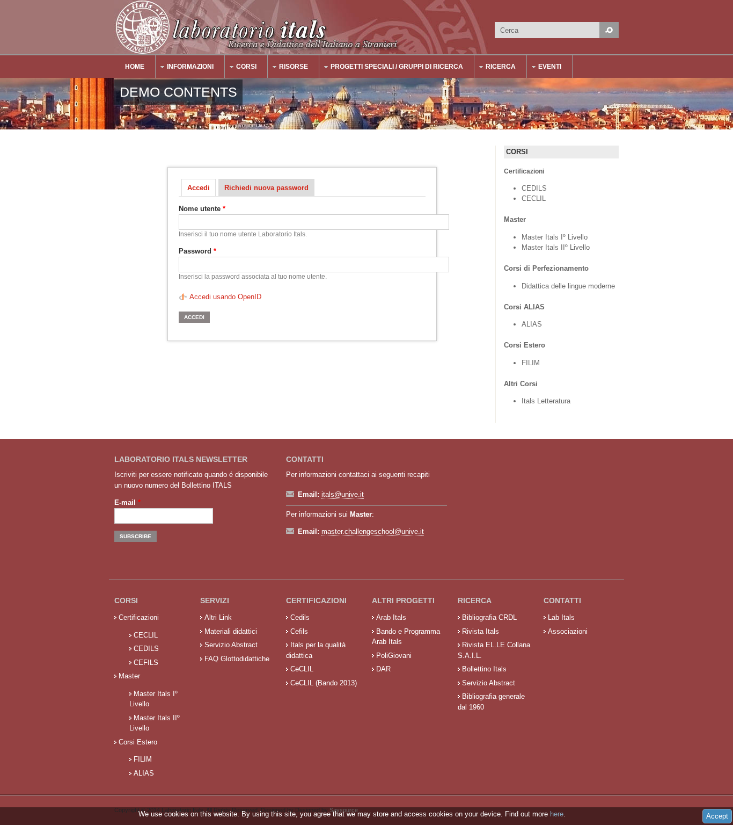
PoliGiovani (394, 656)
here (556, 814)
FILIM (531, 363)
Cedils (300, 617)
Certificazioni (139, 617)
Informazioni (185, 68)
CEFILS (146, 662)
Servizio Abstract (231, 645)
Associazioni (568, 631)
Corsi (240, 68)
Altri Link (218, 617)
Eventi (544, 68)
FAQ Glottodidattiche (236, 659)
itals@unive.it (342, 494)
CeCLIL (301, 669)
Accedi (201, 188)
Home (134, 66)
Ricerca (495, 68)
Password (197, 251)
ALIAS (532, 324)
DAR (383, 669)
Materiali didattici (230, 631)
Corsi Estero (138, 742)
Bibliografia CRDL (489, 617)
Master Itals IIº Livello (557, 247)
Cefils (299, 631)
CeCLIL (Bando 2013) (323, 683)
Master (129, 676)
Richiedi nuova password (266, 188)
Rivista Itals (480, 631)
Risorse (288, 68)
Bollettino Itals (484, 669)
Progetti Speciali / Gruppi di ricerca (391, 68)
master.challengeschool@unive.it (372, 531)
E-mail (127, 502)
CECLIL (534, 198)
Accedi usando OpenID (225, 297)
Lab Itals (561, 617)
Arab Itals (391, 617)
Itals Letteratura (546, 401)
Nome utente (202, 209)
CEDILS (534, 188)
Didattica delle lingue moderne (568, 286)
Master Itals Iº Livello (556, 237)
